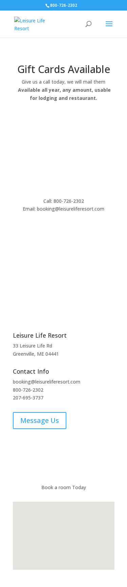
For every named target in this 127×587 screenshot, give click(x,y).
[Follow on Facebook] (18, 454)
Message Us (39, 420)
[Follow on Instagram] (31, 454)
